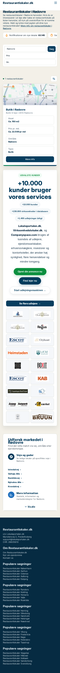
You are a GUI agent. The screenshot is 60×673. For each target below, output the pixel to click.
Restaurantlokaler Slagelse (16, 653)
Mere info (30, 159)
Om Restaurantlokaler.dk (15, 552)
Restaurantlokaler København (17, 568)
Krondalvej (13, 486)
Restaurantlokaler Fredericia (16, 634)
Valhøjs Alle (14, 473)
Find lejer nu (30, 281)
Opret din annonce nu (30, 271)
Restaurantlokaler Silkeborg (16, 613)
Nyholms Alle (14, 482)
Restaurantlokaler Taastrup (16, 642)
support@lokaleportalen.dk (16, 539)
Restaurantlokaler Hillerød (15, 655)
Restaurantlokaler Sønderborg (17, 661)
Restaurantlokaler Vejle (14, 597)
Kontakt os (8, 558)
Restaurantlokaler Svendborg (17, 663)
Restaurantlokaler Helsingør (16, 618)
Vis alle (31, 506)
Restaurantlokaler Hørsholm (16, 616)
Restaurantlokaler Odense (15, 573)
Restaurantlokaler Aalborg (15, 576)
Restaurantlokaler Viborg (15, 632)
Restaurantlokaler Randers (16, 589)
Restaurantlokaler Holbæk (15, 658)
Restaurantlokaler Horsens (16, 595)
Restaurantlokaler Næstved (16, 621)
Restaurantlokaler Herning (15, 610)
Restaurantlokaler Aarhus (15, 571)
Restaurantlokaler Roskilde (16, 600)
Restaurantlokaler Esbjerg (15, 579)
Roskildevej (14, 478)
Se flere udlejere (30, 303)
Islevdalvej (13, 469)
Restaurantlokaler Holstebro (16, 639)
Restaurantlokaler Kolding (15, 592)
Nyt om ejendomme (12, 555)
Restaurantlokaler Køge (14, 637)
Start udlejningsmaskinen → (30, 290)
